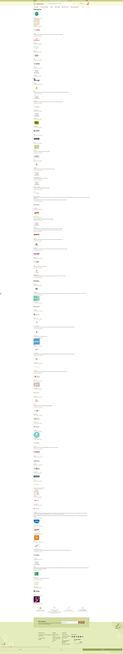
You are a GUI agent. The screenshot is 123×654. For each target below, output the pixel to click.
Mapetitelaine (36, 422)
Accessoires (54, 640)
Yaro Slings (35, 602)
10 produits (35, 84)
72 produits (35, 220)
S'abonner (81, 622)
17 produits (35, 152)
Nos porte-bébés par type (56, 638)
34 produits (35, 407)
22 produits (35, 579)
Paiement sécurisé (40, 609)
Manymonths (36, 414)
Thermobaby (36, 558)
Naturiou (35, 446)
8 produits (35, 143)
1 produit (35, 26)
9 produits (35, 18)
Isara (34, 265)
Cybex (35, 134)
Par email (39, 639)
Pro (42, 0)
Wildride (35, 594)
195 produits (35, 250)
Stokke (35, 541)
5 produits (35, 285)
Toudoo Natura (36, 586)
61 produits (35, 355)
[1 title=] (73, 642)
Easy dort (35, 150)
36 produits (35, 415)
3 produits (35, 111)
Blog (35, 0)
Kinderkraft (35, 292)
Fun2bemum (35, 208)
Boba (34, 91)
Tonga (35, 566)
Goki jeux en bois (36, 216)
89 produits (35, 363)
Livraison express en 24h (54, 609)
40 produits (35, 267)
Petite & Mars (36, 504)
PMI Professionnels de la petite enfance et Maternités (65, 641)
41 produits (35, 542)
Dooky (35, 142)
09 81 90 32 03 (70, 0)
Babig (34, 33)
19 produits (35, 526)
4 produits (35, 103)
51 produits (35, 534)
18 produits (35, 68)
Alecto (35, 17)
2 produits (35, 127)
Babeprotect (35, 25)
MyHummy (35, 438)
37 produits (35, 170)
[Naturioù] (38, 3)
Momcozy (35, 430)
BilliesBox (35, 75)
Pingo (34, 525)
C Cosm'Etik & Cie (36, 110)
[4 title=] (77, 642)
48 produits (35, 179)
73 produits (35, 135)
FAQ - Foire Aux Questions (66, 644)
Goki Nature (35, 227)
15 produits (35, 595)
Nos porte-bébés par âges (56, 637)
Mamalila (35, 396)
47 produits (35, 551)
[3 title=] (76, 642)
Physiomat (35, 512)
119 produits (35, 448)
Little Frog (35, 335)
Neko (34, 455)
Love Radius (35, 370)
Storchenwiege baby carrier (38, 549)
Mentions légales (64, 637)
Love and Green (36, 362)
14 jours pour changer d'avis (66, 636)
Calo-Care (35, 118)
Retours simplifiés (68, 609)
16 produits (35, 189)
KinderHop (35, 284)
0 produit (35, 570)
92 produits (35, 603)
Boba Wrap (35, 100)
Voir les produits (39, 18)
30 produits (35, 209)
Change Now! (36, 126)
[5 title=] (78, 642)
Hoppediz (35, 257)
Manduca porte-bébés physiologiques (43, 405)
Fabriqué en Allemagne (37, 177)
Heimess (35, 238)
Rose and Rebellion (37, 533)
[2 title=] (74, 642)
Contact (38, 0)
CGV (62, 639)
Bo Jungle (35, 83)
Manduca (35, 404)
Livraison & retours (65, 634)
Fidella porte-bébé (36, 196)
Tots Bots (35, 577)
